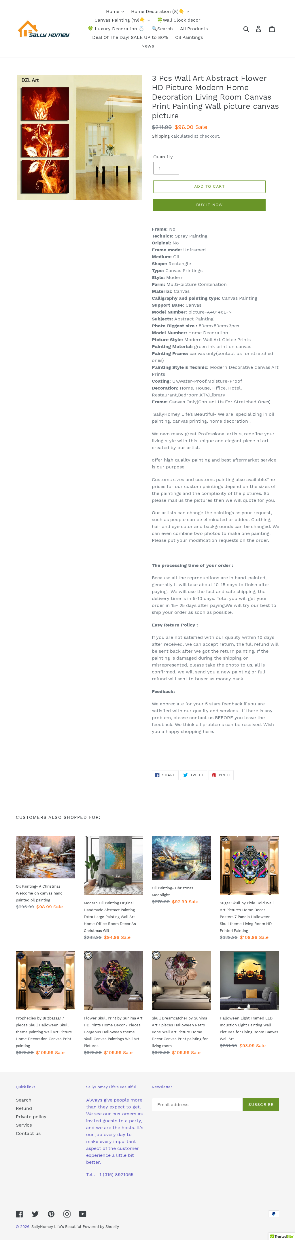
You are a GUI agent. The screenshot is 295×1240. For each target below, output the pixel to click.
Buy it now (209, 204)
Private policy (31, 1116)
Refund (24, 1108)
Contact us (28, 1133)
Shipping (161, 136)
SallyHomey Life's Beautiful (56, 1226)
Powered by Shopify (101, 1226)
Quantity (163, 156)
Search (23, 1100)
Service (24, 1125)
